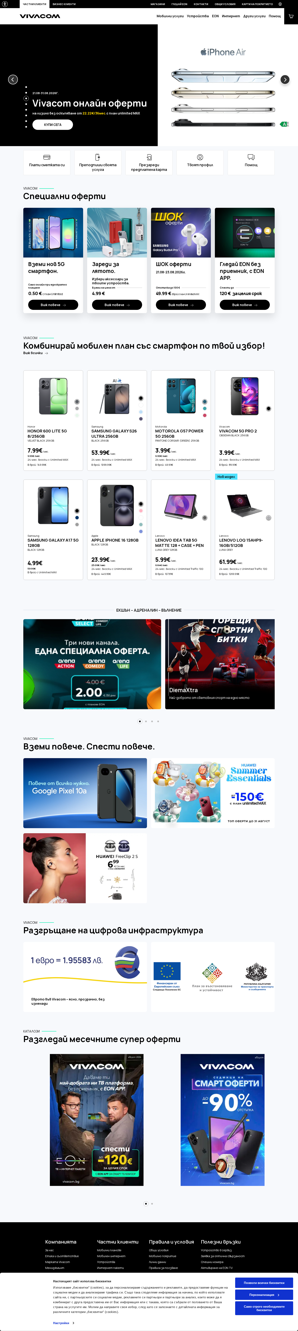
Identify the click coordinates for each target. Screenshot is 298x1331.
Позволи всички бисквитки (264, 1283)
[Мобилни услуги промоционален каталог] (227, 1122)
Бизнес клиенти (64, 4)
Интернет (231, 16)
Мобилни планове (109, 1250)
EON (215, 16)
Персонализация (261, 1294)
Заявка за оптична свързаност (223, 1256)
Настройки (61, 1323)
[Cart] (291, 16)
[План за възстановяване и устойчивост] (213, 977)
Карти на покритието (257, 4)
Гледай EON (179, 4)
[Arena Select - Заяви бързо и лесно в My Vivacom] (92, 664)
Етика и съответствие (62, 1256)
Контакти (201, 4)
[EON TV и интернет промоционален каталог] (96, 1122)
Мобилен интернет (111, 1256)
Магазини (158, 4)
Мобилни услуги (170, 16)
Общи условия (225, 4)
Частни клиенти (34, 4)
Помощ (275, 16)
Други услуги (254, 16)
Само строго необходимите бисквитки (264, 1308)
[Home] (40, 16)
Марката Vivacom (57, 1262)
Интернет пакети (110, 1268)
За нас (49, 1250)
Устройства (198, 16)
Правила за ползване (163, 1268)
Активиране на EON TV (217, 1268)
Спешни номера (212, 1262)
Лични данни (157, 1262)
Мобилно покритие (162, 1256)
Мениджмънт (54, 1268)
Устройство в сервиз (216, 1250)
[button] (13, 79)
